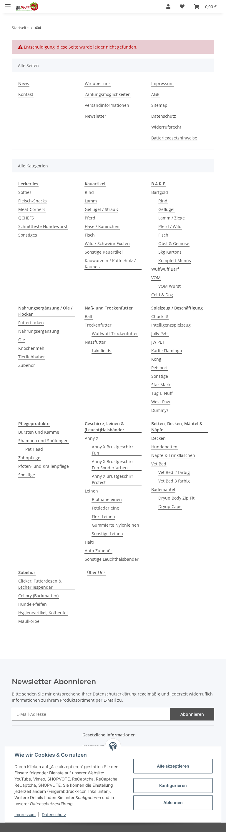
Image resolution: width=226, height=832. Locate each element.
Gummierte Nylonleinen (115, 525)
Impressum (162, 83)
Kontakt (25, 94)
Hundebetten (164, 447)
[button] (168, 6)
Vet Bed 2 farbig (174, 472)
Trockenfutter (98, 325)
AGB (155, 94)
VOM (156, 277)
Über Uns (96, 572)
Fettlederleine (105, 508)
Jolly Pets (160, 333)
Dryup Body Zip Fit (176, 498)
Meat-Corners (31, 209)
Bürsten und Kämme (38, 432)
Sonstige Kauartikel (104, 252)
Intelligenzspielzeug (171, 325)
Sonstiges (27, 235)
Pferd (90, 218)
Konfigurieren (173, 785)
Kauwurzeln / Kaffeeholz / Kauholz (110, 263)
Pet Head (34, 449)
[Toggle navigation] (8, 3)
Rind (89, 192)
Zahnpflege (29, 457)
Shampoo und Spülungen (43, 440)
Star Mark (160, 384)
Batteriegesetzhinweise (174, 138)
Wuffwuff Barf (165, 269)
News (23, 83)
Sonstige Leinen (107, 533)
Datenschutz (163, 116)
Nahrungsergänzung (38, 331)
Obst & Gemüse (173, 243)
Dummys (160, 410)
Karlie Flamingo (166, 350)
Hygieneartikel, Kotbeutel (43, 612)
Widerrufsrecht (166, 127)
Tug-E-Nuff (162, 393)
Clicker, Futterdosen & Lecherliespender (40, 584)
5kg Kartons (170, 252)
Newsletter (95, 116)
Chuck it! (159, 316)
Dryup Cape (170, 506)
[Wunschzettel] (182, 6)
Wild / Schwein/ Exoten (107, 243)
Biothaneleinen (107, 499)
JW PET (157, 342)
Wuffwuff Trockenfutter (115, 333)
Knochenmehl (32, 348)
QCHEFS (26, 218)
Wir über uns (98, 83)
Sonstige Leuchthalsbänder (112, 559)
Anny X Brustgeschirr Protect (112, 479)
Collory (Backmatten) (38, 595)
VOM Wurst (169, 286)
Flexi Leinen (103, 516)
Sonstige (159, 376)
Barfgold (159, 192)
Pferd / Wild (170, 226)
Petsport (159, 367)
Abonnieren (192, 714)
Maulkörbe (28, 621)
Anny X (91, 438)
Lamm (91, 201)
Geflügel (166, 209)
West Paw (160, 402)
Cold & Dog (162, 294)
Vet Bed (158, 464)
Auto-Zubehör (98, 550)
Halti (89, 542)
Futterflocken (31, 322)
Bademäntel (163, 489)
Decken (158, 438)
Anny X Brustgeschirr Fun (112, 450)
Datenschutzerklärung (115, 694)
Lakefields (101, 350)
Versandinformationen (107, 105)
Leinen (91, 491)
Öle (21, 339)
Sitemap (159, 105)
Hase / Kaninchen (102, 226)
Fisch (90, 235)
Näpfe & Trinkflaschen (173, 455)
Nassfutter (95, 342)
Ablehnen (173, 802)
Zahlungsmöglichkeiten (108, 94)
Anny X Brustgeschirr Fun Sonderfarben (112, 464)
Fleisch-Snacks (32, 201)
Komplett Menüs (174, 260)
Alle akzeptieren (173, 765)
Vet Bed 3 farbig (174, 481)
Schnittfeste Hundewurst (42, 226)
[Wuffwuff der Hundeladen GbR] (26, 6)
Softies (24, 192)
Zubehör (26, 365)
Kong (156, 359)
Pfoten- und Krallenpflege (43, 466)
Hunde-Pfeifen (32, 604)
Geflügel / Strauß (101, 209)
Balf (88, 316)
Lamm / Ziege (171, 218)
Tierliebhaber (31, 357)
